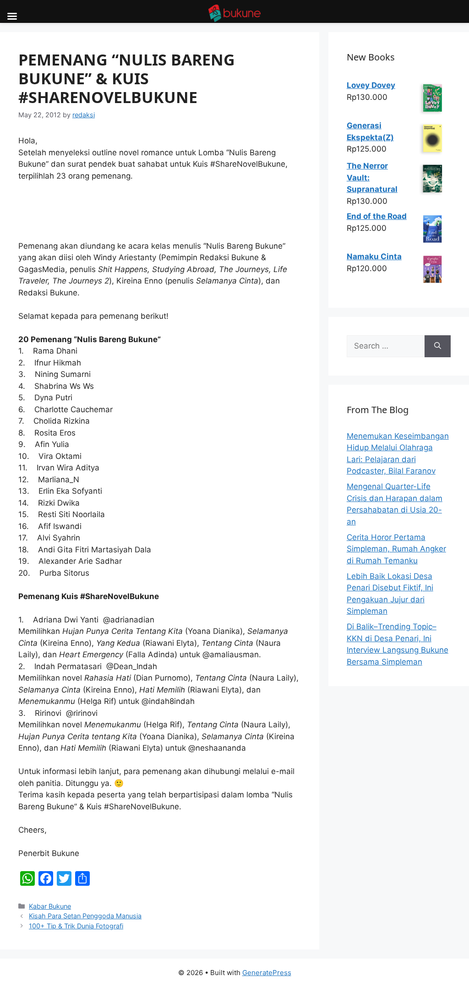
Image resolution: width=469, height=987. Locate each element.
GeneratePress (266, 972)
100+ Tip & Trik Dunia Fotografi (76, 926)
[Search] (438, 346)
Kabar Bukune (50, 906)
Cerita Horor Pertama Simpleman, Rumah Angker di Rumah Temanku (396, 549)
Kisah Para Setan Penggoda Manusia (85, 916)
